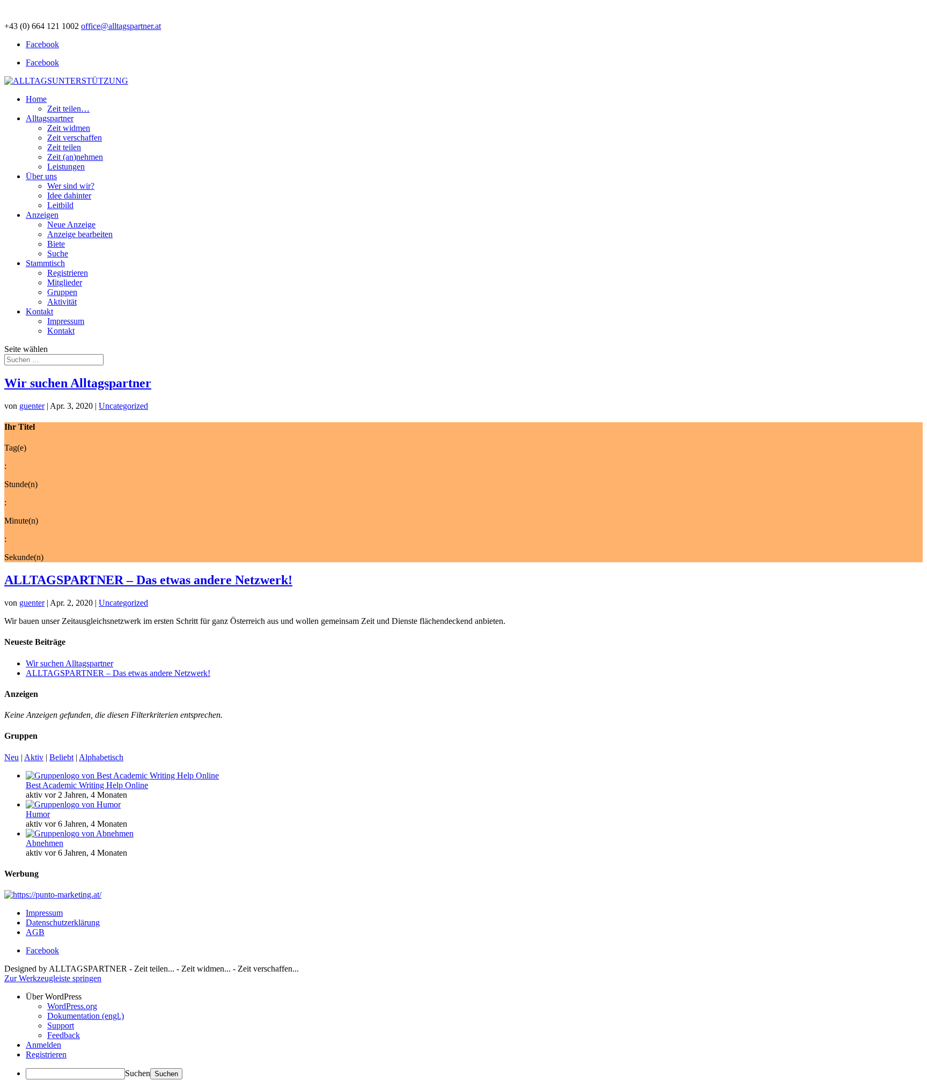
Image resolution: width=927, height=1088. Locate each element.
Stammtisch (45, 263)
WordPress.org (72, 1006)
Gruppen (62, 292)
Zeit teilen (64, 147)
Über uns (41, 176)
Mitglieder (64, 282)
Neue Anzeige (71, 224)
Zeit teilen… (68, 108)
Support (60, 1025)
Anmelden (43, 1044)
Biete (56, 243)
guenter (32, 405)
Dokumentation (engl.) (85, 1015)
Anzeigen (42, 214)
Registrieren (67, 272)
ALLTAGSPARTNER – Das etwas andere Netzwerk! (148, 580)
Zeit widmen (68, 128)
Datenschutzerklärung (63, 922)
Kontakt (39, 311)
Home (36, 99)
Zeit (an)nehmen (75, 156)
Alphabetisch (101, 757)
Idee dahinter (69, 195)
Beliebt (61, 757)
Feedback (63, 1035)
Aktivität (62, 301)
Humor (38, 814)
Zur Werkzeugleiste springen (52, 978)
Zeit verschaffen (74, 137)
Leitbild (60, 205)
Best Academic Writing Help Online (87, 785)
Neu (11, 757)
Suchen (137, 1073)
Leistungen (66, 166)
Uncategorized (123, 405)
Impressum (65, 321)
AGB (35, 932)
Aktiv (33, 757)
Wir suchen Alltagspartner (77, 383)
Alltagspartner (49, 118)
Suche (57, 253)
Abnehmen (44, 843)
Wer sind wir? (70, 185)
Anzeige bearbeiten (80, 234)
